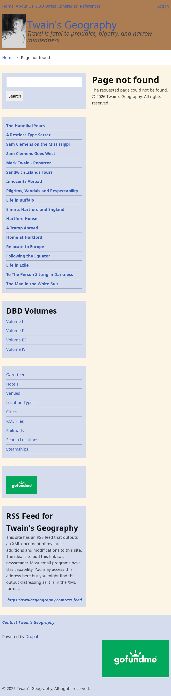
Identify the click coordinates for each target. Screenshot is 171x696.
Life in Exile (17, 265)
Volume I (14, 321)
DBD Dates (46, 6)
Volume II (15, 330)
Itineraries (68, 6)
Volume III (16, 340)
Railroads (15, 430)
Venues (13, 393)
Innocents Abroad (24, 181)
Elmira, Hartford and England (35, 209)
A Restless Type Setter (28, 134)
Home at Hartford (24, 237)
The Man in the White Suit (32, 283)
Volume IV (16, 349)
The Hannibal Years (25, 125)
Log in (163, 6)
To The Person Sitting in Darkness (39, 274)
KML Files (15, 421)
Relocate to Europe (25, 246)
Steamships (17, 449)
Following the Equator (28, 256)
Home (8, 6)
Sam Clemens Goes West (30, 153)
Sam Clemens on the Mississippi (38, 144)
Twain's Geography (72, 24)
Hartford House (21, 218)
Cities (11, 411)
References (90, 6)
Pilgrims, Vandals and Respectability (42, 190)
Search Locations (22, 439)
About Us (24, 6)
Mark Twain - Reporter (28, 162)
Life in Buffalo (20, 200)
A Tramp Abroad (22, 228)
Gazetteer (15, 374)
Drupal (31, 636)
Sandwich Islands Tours (29, 172)
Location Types (20, 402)
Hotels (12, 384)
